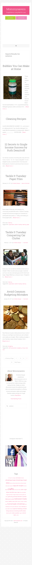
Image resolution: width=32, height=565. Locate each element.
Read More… (18, 395)
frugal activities (9, 494)
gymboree (14, 496)
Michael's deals (18, 506)
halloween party (9, 499)
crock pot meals (17, 489)
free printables (23, 492)
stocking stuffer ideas (20, 511)
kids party (12, 506)
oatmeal (23, 506)
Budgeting (10, 346)
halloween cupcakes (22, 496)
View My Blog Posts (16, 398)
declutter (11, 492)
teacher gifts (8, 513)
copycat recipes (18, 485)
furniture (20, 494)
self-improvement (12, 348)
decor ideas (17, 492)
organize (14, 508)
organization (11, 224)
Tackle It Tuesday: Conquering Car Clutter (16, 235)
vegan (20, 513)
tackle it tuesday (18, 224)
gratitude (10, 496)
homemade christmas (16, 504)
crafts (11, 489)
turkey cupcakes (15, 513)
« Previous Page (9, 358)
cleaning (24, 224)
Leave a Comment (25, 183)
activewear (18, 477)
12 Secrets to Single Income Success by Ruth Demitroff (16, 147)
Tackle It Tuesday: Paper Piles (16, 177)
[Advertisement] (16, 32)
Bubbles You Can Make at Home (16, 67)
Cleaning (10, 222)
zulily (17, 515)
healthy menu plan (13, 501)
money (23, 348)
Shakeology (20, 508)
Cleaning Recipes (16, 118)
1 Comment (25, 242)
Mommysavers (16, 9)
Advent (22, 477)
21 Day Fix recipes (12, 477)
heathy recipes (20, 501)
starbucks (11, 511)
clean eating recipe (14, 483)
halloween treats (21, 499)
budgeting (19, 348)
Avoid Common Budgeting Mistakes (16, 293)
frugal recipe (15, 494)
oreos (11, 508)
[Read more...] (9, 166)
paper (28, 224)
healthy (6, 501)
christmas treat (10, 480)
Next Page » (18, 362)
